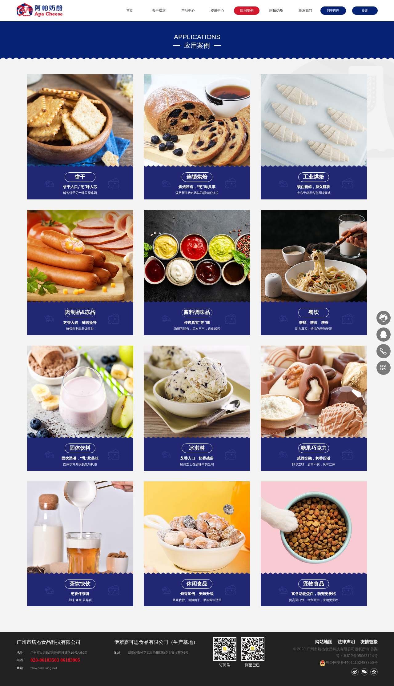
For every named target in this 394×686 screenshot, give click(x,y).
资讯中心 (217, 10)
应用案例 (247, 10)
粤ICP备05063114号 (360, 656)
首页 (129, 10)
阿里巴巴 (333, 10)
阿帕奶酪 (276, 10)
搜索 (365, 10)
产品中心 (188, 10)
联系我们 (305, 10)
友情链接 (368, 641)
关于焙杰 (159, 10)
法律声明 (346, 641)
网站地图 (323, 641)
